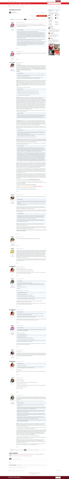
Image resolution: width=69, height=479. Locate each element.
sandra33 (12, 395)
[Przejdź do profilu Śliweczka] (49, 15)
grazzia (12, 22)
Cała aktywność (25, 3)
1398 (21, 19)
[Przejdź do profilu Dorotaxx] (10, 12)
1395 (15, 19)
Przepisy (9, 3)
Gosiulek (12, 194)
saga (57, 17)
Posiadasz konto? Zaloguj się (50, 1)
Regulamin (12, 5)
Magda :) (12, 325)
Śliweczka (51, 14)
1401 (27, 19)
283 (12, 69)
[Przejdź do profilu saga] (55, 18)
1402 (29, 19)
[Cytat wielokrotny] (16, 48)
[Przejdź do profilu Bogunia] (12, 239)
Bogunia (12, 236)
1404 (33, 19)
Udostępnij (37, 12)
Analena (12, 377)
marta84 (12, 248)
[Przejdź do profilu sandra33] (12, 398)
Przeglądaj (19, 3)
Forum (16, 3)
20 (12, 384)
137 (12, 317)
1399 (23, 19)
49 (12, 255)
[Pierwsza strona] (9, 19)
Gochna (12, 278)
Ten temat (57, 3)
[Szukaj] (60, 3)
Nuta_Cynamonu (12, 62)
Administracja (16, 5)
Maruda (51, 17)
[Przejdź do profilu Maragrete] (55, 15)
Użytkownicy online (22, 5)
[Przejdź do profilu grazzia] (12, 25)
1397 (19, 19)
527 (12, 201)
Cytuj (18, 48)
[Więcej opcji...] (45, 22)
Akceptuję (58, 477)
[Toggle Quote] (17, 29)
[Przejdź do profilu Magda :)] (12, 328)
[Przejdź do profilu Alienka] (12, 353)
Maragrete (58, 14)
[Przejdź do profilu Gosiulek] (12, 197)
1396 (17, 19)
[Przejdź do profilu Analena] (12, 380)
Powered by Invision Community (34, 474)
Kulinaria (13, 3)
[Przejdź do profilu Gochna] (12, 281)
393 (12, 285)
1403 (31, 19)
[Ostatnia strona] (39, 19)
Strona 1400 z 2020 (43, 19)
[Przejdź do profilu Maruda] (49, 18)
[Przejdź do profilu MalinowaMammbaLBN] (12, 270)
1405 (35, 19)
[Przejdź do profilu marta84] (12, 251)
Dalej (37, 19)
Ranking (29, 3)
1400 (25, 19)
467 (12, 332)
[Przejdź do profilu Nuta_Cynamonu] (12, 65)
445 (12, 29)
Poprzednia (12, 19)
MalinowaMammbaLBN (12, 267)
